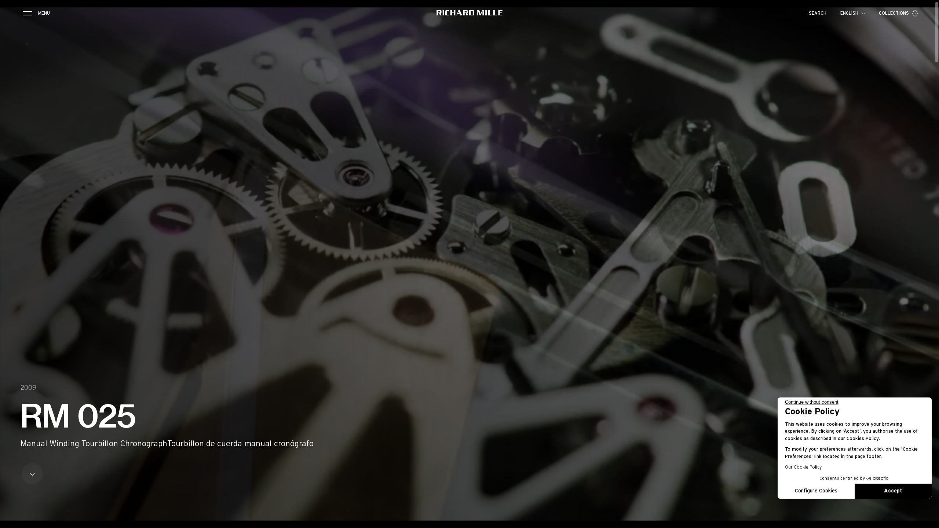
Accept (893, 491)
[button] (928, 520)
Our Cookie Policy (803, 467)
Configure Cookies (816, 491)
